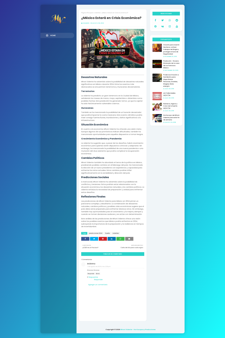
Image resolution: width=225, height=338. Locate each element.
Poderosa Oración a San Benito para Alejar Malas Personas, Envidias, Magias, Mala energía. (171, 80)
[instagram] (170, 26)
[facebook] (155, 20)
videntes (97, 13)
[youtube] (177, 26)
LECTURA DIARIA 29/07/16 (169, 94)
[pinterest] (155, 26)
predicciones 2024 (95, 233)
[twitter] (163, 20)
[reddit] (177, 20)
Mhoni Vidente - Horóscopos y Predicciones (138, 329)
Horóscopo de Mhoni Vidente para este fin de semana (171, 117)
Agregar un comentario (97, 284)
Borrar (98, 274)
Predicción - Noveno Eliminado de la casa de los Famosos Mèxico (171, 64)
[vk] (163, 26)
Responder (91, 274)
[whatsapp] (170, 20)
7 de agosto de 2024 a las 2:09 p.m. (99, 266)
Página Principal (87, 13)
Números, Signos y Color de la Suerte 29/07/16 (170, 106)
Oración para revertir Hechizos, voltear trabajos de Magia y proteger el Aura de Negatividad (171, 49)
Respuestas (93, 277)
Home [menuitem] (53, 35)
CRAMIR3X (86, 23)
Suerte (107, 233)
